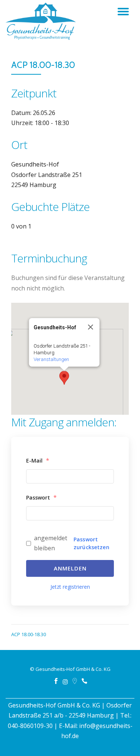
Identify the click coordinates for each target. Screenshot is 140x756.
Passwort (41, 497)
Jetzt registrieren (70, 586)
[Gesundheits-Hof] (42, 24)
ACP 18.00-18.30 (28, 634)
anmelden (70, 568)
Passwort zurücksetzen (91, 543)
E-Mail (37, 460)
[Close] (90, 327)
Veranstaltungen (51, 359)
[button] (64, 378)
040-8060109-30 (30, 726)
